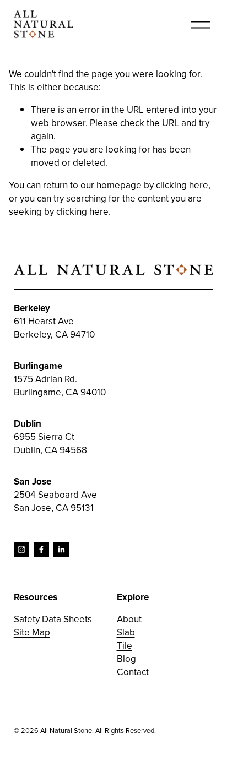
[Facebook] (41, 549)
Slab (126, 632)
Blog (126, 659)
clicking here (182, 185)
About (129, 619)
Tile (124, 645)
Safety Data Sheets (53, 619)
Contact (133, 672)
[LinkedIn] (61, 549)
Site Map (32, 632)
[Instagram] (21, 549)
